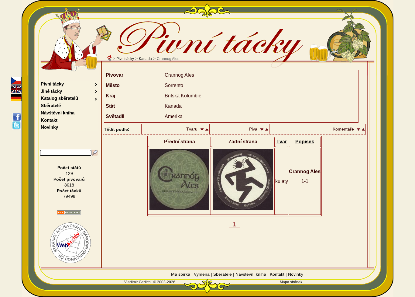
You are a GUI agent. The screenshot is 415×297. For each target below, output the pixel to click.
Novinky (49, 127)
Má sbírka (180, 274)
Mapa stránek (291, 282)
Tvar (281, 141)
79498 (69, 196)
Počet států (69, 167)
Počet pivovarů (69, 179)
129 (69, 173)
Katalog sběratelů (59, 98)
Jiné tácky (51, 91)
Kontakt (49, 120)
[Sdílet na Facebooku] (17, 117)
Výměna (202, 274)
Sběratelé (51, 105)
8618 (69, 185)
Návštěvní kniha (57, 112)
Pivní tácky (125, 59)
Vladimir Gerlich (137, 282)
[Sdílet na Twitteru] (17, 125)
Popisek (304, 141)
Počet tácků (69, 190)
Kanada (145, 59)
